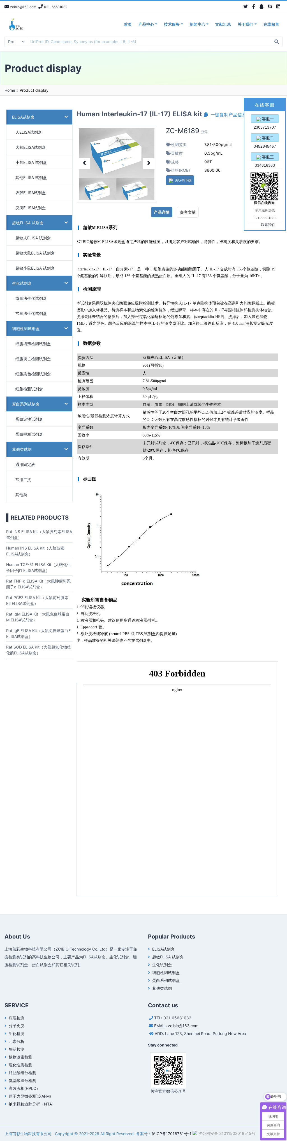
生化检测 (16, 1033)
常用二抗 (23, 479)
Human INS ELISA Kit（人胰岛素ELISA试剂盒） (35, 551)
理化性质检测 (20, 1064)
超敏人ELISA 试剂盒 (33, 237)
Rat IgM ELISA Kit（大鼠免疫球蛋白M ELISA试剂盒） (38, 617)
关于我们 (245, 24)
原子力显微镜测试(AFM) (30, 1096)
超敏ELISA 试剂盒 (27, 222)
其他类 (21, 494)
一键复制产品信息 (227, 114)
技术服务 (172, 24)
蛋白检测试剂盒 (29, 434)
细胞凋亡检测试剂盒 (33, 358)
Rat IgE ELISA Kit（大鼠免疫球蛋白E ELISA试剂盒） (38, 633)
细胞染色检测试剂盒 (33, 373)
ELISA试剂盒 (23, 117)
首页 (128, 24)
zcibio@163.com (183, 1025)
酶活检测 (16, 1049)
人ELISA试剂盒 (28, 132)
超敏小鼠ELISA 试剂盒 (35, 268)
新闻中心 (197, 24)
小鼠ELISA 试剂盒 (31, 162)
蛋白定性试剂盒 (29, 419)
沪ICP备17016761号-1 (171, 1133)
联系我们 (268, 225)
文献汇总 (223, 24)
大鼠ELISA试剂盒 (30, 147)
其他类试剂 (22, 449)
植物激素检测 (20, 1057)
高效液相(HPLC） (24, 1088)
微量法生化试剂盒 (31, 298)
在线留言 (271, 24)
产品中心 (146, 24)
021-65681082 (177, 1017)
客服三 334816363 (265, 158)
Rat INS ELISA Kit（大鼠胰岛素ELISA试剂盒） (39, 534)
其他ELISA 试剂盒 (31, 177)
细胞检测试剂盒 (26, 328)
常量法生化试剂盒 (31, 313)
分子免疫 (16, 1025)
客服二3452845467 (265, 139)
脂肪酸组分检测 (22, 1072)
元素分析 (16, 1041)
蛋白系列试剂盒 (26, 404)
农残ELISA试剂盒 (30, 192)
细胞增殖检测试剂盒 (33, 343)
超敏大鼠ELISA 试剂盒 (35, 253)
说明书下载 (183, 180)
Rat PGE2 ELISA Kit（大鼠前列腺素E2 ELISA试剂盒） (37, 600)
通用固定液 (25, 464)
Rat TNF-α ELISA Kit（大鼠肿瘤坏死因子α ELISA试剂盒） (38, 584)
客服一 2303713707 (265, 120)
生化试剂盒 (22, 283)
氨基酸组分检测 (22, 1080)
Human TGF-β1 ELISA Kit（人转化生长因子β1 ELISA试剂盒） (38, 567)
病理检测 (16, 1017)
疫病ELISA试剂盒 (30, 207)
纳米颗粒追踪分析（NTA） (32, 1104)
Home (9, 90)
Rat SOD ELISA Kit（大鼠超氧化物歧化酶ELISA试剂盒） (38, 650)
